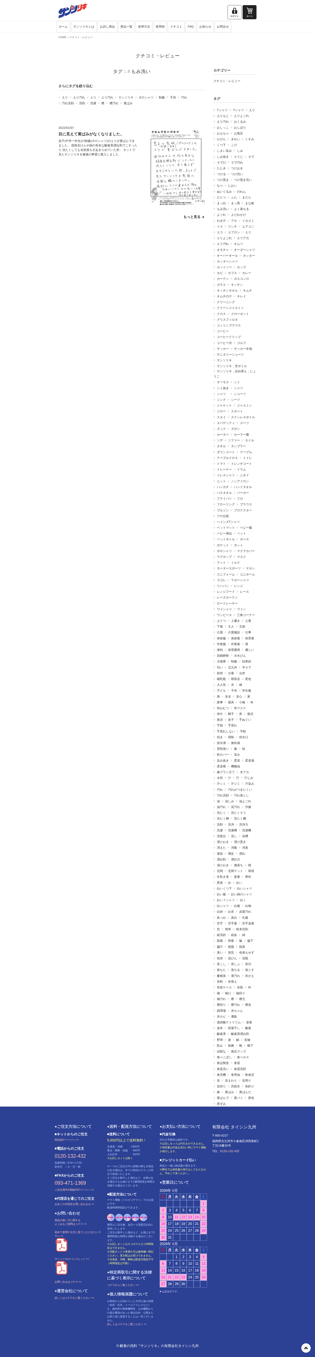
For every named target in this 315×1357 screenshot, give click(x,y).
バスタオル (224, 492)
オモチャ (223, 249)
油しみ (229, 801)
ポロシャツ (146, 97)
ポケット (223, 545)
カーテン (223, 278)
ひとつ (221, 197)
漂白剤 (221, 859)
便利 (220, 650)
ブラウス (246, 504)
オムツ (238, 244)
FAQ (191, 26)
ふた (234, 197)
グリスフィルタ (227, 319)
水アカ (244, 772)
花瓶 (245, 958)
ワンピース (224, 615)
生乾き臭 (223, 876)
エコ (220, 232)
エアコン (248, 226)
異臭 (220, 882)
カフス (232, 273)
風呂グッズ (238, 1051)
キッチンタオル (227, 290)
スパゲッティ (226, 423)
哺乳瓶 (221, 679)
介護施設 (234, 632)
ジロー (221, 411)
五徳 (242, 626)
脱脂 (231, 946)
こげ (234, 145)
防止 (220, 1045)
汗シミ (221, 783)
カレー (246, 273)
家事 (220, 702)
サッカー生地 (243, 348)
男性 (248, 876)
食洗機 (221, 1074)
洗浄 (231, 824)
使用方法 (144, 26)
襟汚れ (114, 103)
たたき (221, 168)
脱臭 (242, 946)
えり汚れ (79, 97)
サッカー (223, 348)
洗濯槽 (232, 830)
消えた (221, 847)
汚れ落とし (241, 795)
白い (239, 882)
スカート (237, 411)
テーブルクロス (227, 458)
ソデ (220, 440)
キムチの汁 (224, 296)
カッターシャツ (227, 261)
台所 (242, 673)
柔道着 (221, 766)
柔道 (237, 760)
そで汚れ (237, 162)
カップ (241, 267)
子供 (173, 97)
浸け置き (240, 842)
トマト (221, 463)
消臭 (245, 847)
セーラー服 (241, 434)
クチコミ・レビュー (81, 37)
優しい (249, 650)
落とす (249, 970)
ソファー (234, 440)
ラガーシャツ (240, 580)
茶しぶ (235, 964)
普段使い (223, 748)
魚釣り (249, 1086)
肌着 (220, 940)
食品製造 (223, 1063)
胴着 (231, 940)
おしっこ (223, 127)
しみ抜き (223, 156)
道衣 (220, 1028)
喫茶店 (235, 679)
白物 (248, 906)
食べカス (243, 1057)
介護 (220, 632)
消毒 (234, 847)
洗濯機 (246, 830)
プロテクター (243, 510)
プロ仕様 (223, 516)
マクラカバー (246, 551)
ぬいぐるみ (224, 191)
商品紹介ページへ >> (67, 1139)
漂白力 (235, 859)
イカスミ (248, 220)
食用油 (235, 1074)
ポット (238, 545)
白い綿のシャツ (241, 894)
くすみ (249, 139)
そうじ (238, 156)
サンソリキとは (83, 26)
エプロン (234, 232)
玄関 (220, 871)
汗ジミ (235, 783)
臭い (220, 952)
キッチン (237, 284)
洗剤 (82, 103)
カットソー (224, 267)
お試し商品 (107, 26)
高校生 (235, 1086)
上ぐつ (221, 620)
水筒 (220, 778)
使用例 (160, 26)
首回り (221, 1086)
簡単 (228, 929)
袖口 (228, 993)
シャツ (238, 388)
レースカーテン (227, 597)
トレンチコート (241, 463)
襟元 (242, 999)
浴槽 (245, 836)
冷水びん (240, 655)
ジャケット (224, 405)
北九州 (232, 667)
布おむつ (223, 708)
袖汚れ (221, 999)
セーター (223, 434)
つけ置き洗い (243, 180)
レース (244, 591)
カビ (220, 273)
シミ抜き (223, 388)
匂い (220, 667)
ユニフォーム (226, 574)
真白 (234, 917)
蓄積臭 (221, 976)
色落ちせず (246, 952)
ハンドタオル (243, 487)
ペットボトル (226, 539)
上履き (235, 620)
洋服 (248, 807)
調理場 (221, 1010)
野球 (220, 1040)
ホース (244, 539)
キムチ (247, 290)
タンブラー (238, 446)
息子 (231, 719)
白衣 (231, 911)
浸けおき (223, 842)
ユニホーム (247, 574)
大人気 (221, 684)
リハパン (223, 586)
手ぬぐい (245, 719)
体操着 (235, 638)
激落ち (238, 865)
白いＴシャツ (226, 900)
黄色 (251, 1098)
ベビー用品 (224, 533)
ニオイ (244, 475)
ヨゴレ (221, 580)
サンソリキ (126, 97)
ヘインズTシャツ (228, 522)
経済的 (221, 935)
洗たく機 (240, 818)
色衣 (220, 958)
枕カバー (223, 754)
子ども (221, 690)
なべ (220, 185)
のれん (241, 191)
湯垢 (220, 853)
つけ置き (223, 180)
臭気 (231, 952)
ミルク (235, 562)
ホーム (63, 26)
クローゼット (240, 313)
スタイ (221, 417)
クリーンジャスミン (230, 307)
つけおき (237, 168)
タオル (221, 446)
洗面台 (221, 836)
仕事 (248, 632)
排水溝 (221, 743)
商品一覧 (126, 26)
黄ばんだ (245, 1092)
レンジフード (226, 591)
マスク (241, 556)
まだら (246, 197)
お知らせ (205, 26)
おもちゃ (223, 133)
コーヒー (223, 331)
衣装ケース (224, 987)
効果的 (246, 661)
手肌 (220, 725)
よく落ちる (241, 209)
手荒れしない (226, 731)
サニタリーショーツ (230, 354)
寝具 (231, 702)
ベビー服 (246, 527)
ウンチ (232, 226)
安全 (228, 696)
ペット (241, 533)
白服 (237, 906)
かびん (221, 139)
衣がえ (249, 976)
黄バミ (238, 1098)
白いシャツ (244, 888)
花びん (232, 958)
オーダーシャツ (244, 249)
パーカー (243, 492)
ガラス (221, 284)
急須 (220, 719)
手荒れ (232, 725)
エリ (93, 97)
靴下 (250, 1045)
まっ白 (221, 203)
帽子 (231, 714)
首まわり (231, 1080)
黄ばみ (128, 103)
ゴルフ (241, 343)
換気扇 (235, 743)
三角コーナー (246, 615)
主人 (231, 626)
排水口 (243, 737)
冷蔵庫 (221, 661)
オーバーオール (227, 255)
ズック (221, 428)
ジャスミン (244, 405)
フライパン (224, 498)
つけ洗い (237, 174)
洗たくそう (238, 812)
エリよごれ (224, 238)
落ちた (221, 970)
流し (234, 836)
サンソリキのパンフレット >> (72, 1258)
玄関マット (235, 871)
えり (65, 97)
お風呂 (238, 133)
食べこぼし (224, 1057)
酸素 (248, 1028)
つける (221, 174)
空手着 (232, 923)
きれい (235, 139)
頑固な (221, 1051)
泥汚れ (235, 807)
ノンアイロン (240, 481)
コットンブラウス (229, 325)
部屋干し (234, 1028)
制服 (162, 97)
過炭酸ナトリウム (229, 1022)
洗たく (221, 812)
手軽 (243, 731)
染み (237, 754)
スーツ (244, 423)
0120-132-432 (70, 1156)
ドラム (241, 469)
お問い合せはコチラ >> (68, 1281)
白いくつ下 (224, 888)
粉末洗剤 (242, 929)
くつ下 (221, 145)
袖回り (240, 993)
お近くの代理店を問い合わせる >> (74, 1204)
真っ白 (221, 917)
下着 (220, 626)
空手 (220, 923)
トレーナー (224, 469)
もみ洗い (223, 209)
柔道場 (249, 760)
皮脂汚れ (245, 911)
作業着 (235, 644)
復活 (250, 714)
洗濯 (93, 103)
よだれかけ (238, 214)
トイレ (247, 458)
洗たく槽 (223, 818)
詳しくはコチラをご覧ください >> (74, 1297)
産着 (237, 876)
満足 (231, 853)
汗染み (249, 783)
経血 (234, 935)
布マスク (240, 708)
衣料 (220, 981)
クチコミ (176, 26)
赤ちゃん (237, 1010)
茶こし (221, 964)
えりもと (223, 116)
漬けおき (223, 865)
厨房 (220, 673)
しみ (240, 150)
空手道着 (248, 923)
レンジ (238, 586)
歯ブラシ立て (226, 772)
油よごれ (245, 801)
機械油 (235, 766)
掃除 (231, 737)
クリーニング (226, 302)
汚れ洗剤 (68, 103)
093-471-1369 (70, 1183)
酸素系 (221, 1034)
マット (221, 562)
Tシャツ (222, 110)
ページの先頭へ (306, 1348)
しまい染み (224, 150)
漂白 (242, 853)
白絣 (220, 911)
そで (251, 156)
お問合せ (223, 26)
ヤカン (250, 568)
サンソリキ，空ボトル (232, 366)
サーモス (223, 382)
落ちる (235, 970)
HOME (62, 37)
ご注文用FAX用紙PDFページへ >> (74, 1189)
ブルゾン (223, 510)
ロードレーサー (227, 603)
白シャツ (223, 906)
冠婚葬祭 (223, 655)
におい (232, 185)
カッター (249, 255)
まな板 (249, 203)
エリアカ (243, 238)
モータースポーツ (229, 568)
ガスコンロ (241, 278)
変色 (248, 679)
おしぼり (240, 127)
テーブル (246, 452)
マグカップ (224, 556)
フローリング (226, 504)
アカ (234, 220)
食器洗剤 (240, 1069)
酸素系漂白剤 (240, 1034)
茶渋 (248, 964)
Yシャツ (238, 110)
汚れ (184, 97)
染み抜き (223, 760)
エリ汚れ (107, 97)
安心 (239, 696)
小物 (242, 702)
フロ (240, 498)
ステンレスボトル (243, 417)
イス (220, 226)
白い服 (221, 894)
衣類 (240, 987)
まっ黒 (235, 203)
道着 (249, 1022)
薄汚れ (235, 976)
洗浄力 (243, 824)
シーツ (235, 399)
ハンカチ (223, 487)
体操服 (221, 638)
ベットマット (226, 527)
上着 (248, 620)
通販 (234, 1016)
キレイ (241, 296)
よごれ (221, 214)
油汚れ (221, 807)
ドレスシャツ (226, 475)
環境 (251, 871)
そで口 (221, 162)
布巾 (220, 714)
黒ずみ (221, 1104)
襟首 (248, 1004)
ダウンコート (226, 452)
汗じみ (248, 778)
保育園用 (234, 650)
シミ (237, 382)
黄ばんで (223, 1098)
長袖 (247, 1040)
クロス (221, 313)
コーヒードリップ (229, 337)
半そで (246, 667)
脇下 (250, 940)
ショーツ (240, 394)
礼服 (245, 917)
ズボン (235, 428)
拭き (220, 737)
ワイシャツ (224, 609)
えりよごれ (241, 116)
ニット (221, 481)
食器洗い (223, 1069)
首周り (246, 1080)
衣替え (232, 981)
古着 (231, 673)
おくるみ (240, 121)
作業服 (221, 644)
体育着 (249, 638)
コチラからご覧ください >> (123, 1285)
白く (243, 900)
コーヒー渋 (224, 343)
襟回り (221, 1004)
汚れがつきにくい (240, 789)
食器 (237, 1063)
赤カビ (221, 1016)
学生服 (246, 690)
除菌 (231, 1045)
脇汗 (220, 946)
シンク (221, 399)
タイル (249, 440)
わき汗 (221, 220)
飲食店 (249, 1074)
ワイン (241, 609)
